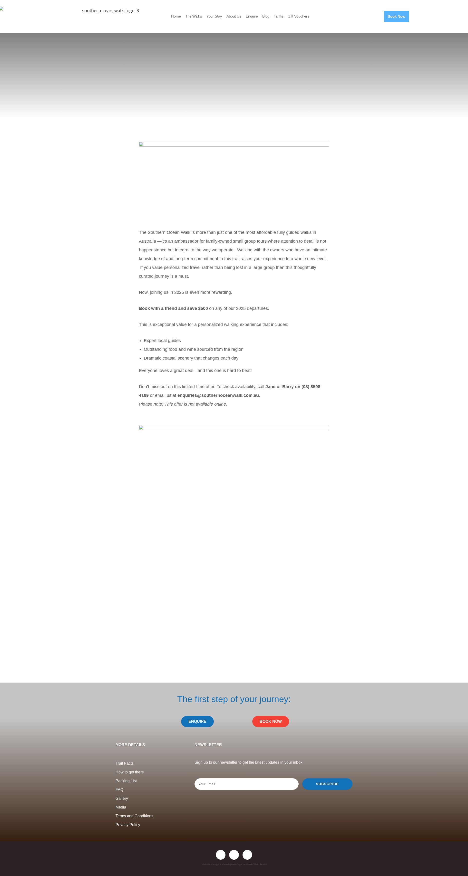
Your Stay (214, 16)
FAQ (119, 790)
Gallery (122, 798)
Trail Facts (125, 763)
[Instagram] (234, 855)
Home (176, 16)
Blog (265, 16)
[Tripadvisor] (247, 855)
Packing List (126, 781)
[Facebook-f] (221, 855)
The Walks (193, 16)
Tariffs (278, 16)
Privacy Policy (128, 825)
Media (121, 807)
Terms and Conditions (134, 816)
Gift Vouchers (298, 16)
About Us (233, 16)
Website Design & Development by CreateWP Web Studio (234, 864)
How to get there (130, 772)
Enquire (252, 16)
